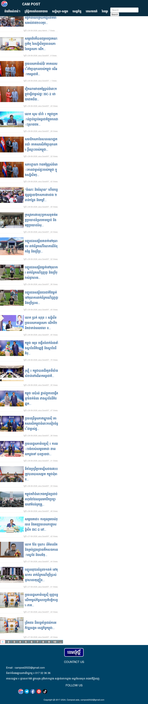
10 (54, 642)
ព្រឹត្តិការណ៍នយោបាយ (36, 11)
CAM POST (31, 3)
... (40, 20)
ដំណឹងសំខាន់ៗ (12, 11)
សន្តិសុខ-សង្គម (60, 11)
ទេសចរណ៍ (91, 11)
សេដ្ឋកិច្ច (77, 11)
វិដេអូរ (105, 11)
